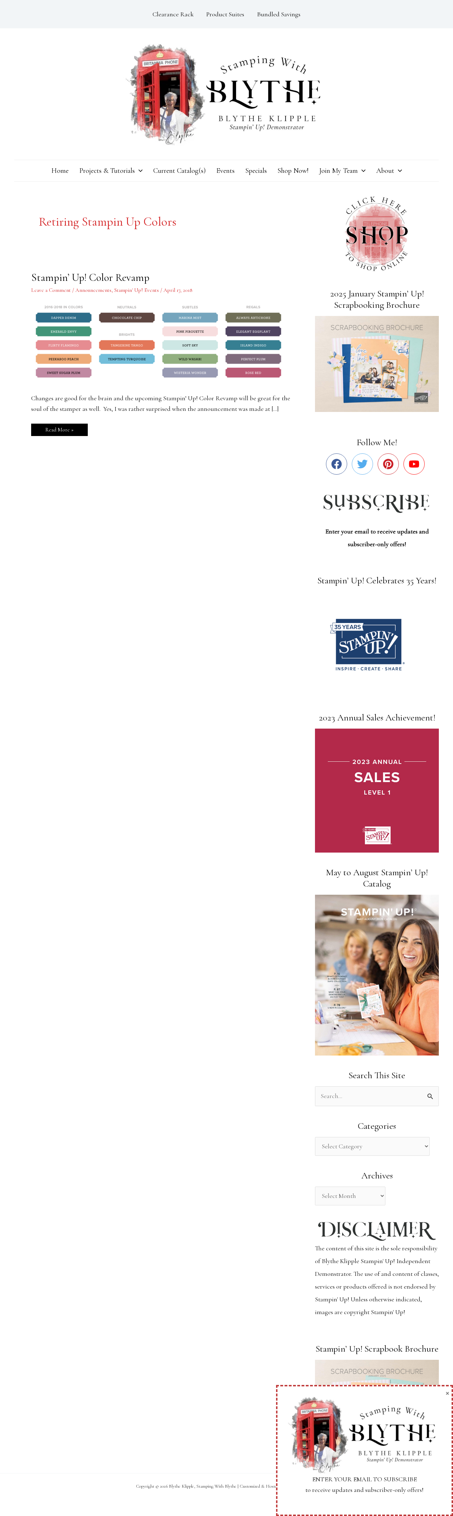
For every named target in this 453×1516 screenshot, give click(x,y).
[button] (139, 170)
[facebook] (338, 464)
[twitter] (364, 464)
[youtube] (415, 464)
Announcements (93, 290)
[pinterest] (390, 464)
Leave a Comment (51, 290)
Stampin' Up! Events (136, 290)
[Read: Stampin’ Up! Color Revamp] (162, 341)
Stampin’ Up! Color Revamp (90, 277)
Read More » (59, 428)
